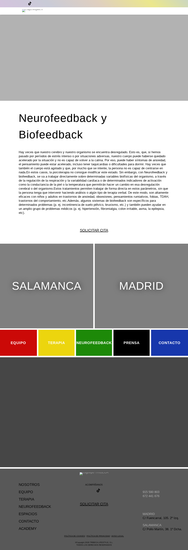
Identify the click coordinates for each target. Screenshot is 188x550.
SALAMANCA (46, 286)
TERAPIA (26, 499)
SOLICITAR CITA (94, 504)
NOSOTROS (29, 485)
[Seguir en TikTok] (29, 3)
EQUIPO (26, 492)
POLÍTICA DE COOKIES (74, 536)
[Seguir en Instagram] (12, 3)
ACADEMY (28, 529)
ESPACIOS (28, 514)
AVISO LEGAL (117, 536)
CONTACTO (29, 521)
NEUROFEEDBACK (35, 507)
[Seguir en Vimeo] (38, 3)
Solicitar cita (94, 230)
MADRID (141, 286)
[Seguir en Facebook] (21, 3)
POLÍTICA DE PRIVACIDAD (98, 536)
